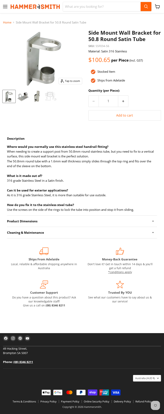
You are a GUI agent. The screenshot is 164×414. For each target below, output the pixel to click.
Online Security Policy (96, 401)
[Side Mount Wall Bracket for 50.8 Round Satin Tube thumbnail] (9, 96)
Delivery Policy (122, 401)
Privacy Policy (48, 401)
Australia (145, 378)
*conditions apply (120, 272)
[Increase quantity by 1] (123, 101)
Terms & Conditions (24, 401)
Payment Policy (70, 401)
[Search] (146, 6)
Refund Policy (143, 401)
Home (7, 22)
